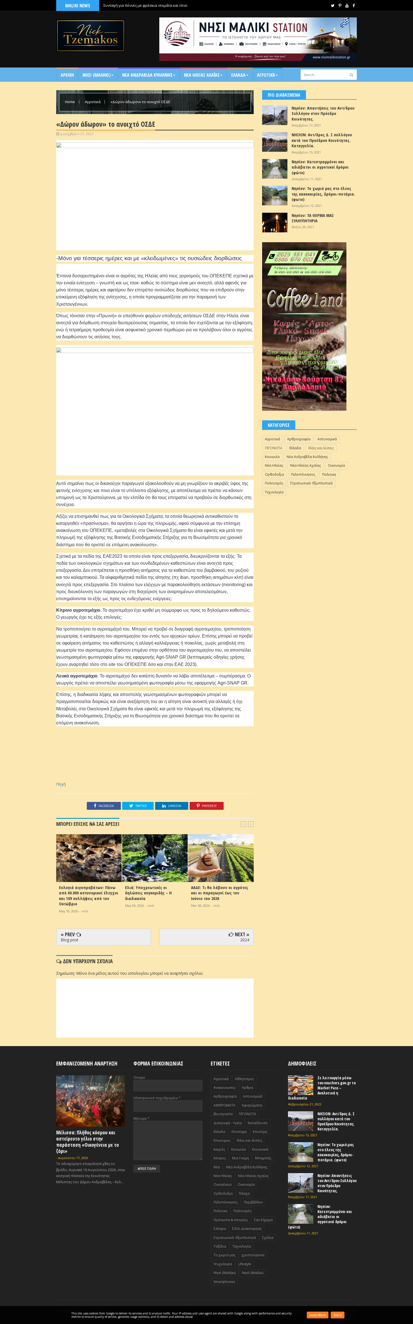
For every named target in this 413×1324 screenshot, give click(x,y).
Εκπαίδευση (257, 1123)
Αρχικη (67, 75)
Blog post (69, 939)
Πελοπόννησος (303, 474)
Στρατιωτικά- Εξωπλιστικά (311, 483)
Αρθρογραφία (298, 439)
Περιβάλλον (253, 1202)
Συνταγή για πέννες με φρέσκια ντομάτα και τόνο (145, 5)
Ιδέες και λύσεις (321, 448)
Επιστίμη (260, 1131)
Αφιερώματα (252, 1105)
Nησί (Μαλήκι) (225, 1272)
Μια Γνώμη (240, 1158)
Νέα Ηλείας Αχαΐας (305, 465)
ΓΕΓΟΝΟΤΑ (273, 448)
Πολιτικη (329, 474)
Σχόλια (267, 1237)
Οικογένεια (223, 1184)
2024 (244, 939)
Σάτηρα (220, 1228)
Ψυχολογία (223, 1264)
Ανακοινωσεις (225, 1087)
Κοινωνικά (260, 1149)
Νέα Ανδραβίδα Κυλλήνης (307, 456)
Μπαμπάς (263, 1158)
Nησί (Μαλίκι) (252, 1272)
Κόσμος (220, 1158)
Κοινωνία (272, 456)
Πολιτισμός (274, 483)
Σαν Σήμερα (263, 1220)
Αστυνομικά (327, 439)
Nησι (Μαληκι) (97, 75)
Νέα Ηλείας (274, 465)
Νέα (217, 1167)
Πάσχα (244, 1193)
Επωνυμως (222, 1140)
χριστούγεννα (253, 1255)
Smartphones (224, 1281)
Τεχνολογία (274, 492)
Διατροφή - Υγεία (228, 1123)
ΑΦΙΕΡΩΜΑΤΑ (224, 1105)
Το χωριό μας (224, 1255)
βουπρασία (223, 1114)
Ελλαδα (238, 75)
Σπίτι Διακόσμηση (247, 1228)
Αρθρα (247, 1087)
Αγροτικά (266, 75)
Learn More (318, 1315)
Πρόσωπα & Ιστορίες (231, 1220)
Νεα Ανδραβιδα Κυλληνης (147, 75)
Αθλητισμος (244, 1078)
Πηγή (61, 784)
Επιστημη (239, 1131)
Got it (337, 1315)
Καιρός (219, 1149)
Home (70, 101)
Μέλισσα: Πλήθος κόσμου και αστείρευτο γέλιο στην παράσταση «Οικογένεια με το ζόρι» (87, 1141)
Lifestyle (244, 1264)
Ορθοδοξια (274, 474)
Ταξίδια (220, 1246)
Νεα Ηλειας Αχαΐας (202, 75)
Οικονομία (336, 465)
